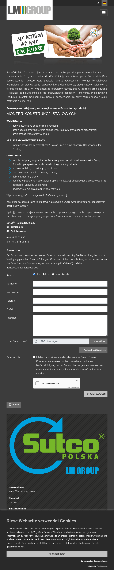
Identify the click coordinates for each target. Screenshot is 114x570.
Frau (47, 274)
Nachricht (12, 317)
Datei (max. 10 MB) (17, 341)
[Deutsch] (104, 3)
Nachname (13, 292)
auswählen (100, 341)
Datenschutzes (71, 365)
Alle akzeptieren (57, 553)
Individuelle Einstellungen (97, 566)
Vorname (12, 283)
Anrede (10, 275)
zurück (15, 404)
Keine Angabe (62, 274)
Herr (38, 274)
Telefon (11, 300)
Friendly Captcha (73, 387)
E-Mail (10, 309)
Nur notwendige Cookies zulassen (94, 561)
